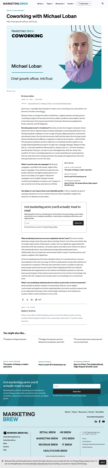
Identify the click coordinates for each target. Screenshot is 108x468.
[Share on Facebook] (22, 299)
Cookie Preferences (87, 447)
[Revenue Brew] (48, 445)
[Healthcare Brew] (55, 451)
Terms (73, 463)
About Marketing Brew (95, 417)
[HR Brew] (65, 432)
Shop (5, 443)
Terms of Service (86, 441)
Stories (40, 3)
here (43, 111)
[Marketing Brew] (47, 438)
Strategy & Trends (46, 103)
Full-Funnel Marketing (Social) (62, 103)
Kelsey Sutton (29, 96)
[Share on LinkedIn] (31, 299)
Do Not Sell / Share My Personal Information (93, 444)
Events (70, 3)
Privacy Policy (78, 461)
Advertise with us (9, 440)
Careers (6, 447)
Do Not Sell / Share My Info (38, 463)
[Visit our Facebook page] (99, 421)
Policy (84, 463)
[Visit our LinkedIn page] (96, 421)
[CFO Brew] (68, 438)
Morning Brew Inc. (94, 432)
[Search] (103, 3)
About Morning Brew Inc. (12, 437)
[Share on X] (27, 299)
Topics (49, 3)
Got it (103, 462)
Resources (60, 3)
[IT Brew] (67, 445)
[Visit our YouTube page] (103, 421)
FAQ (4, 450)
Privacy (84, 438)
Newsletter (100, 412)
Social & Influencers (34, 103)
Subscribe (78, 223)
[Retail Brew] (48, 432)
